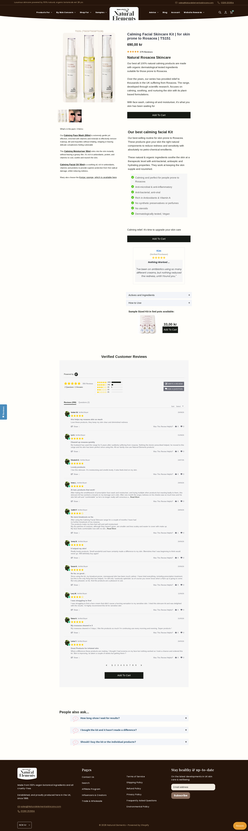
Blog (165, 12)
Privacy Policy (134, 794)
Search (86, 783)
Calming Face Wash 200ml (77, 135)
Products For (43, 12)
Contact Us (88, 777)
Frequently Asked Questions (142, 800)
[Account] (225, 12)
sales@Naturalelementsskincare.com (196, 2)
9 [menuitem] (135, 665)
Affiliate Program (91, 789)
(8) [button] (108, 387)
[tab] (70, 403)
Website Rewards (193, 12)
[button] (174, 389)
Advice (152, 12)
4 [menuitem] (121, 665)
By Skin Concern (64, 12)
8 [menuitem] (132, 665)
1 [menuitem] (112, 665)
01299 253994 (227, 2)
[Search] (220, 14)
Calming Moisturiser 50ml (77, 151)
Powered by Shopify (138, 825)
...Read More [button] (134, 497)
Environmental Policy (138, 806)
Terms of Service (136, 776)
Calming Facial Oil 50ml (72, 164)
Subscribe (180, 795)
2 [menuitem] (115, 665)
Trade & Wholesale (92, 801)
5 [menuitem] (124, 665)
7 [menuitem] (129, 665)
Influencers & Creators (94, 795)
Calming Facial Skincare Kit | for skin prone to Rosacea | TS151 (158, 36)
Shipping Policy (135, 782)
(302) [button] (109, 382)
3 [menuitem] (118, 665)
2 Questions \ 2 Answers (74, 387)
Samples (99, 12)
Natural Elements (116, 825)
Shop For (84, 12)
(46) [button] (108, 384)
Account (175, 12)
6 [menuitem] (126, 665)
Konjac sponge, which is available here (98, 177)
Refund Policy (134, 788)
